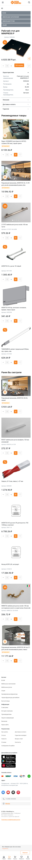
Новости (3, 739)
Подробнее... (5, 848)
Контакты (18, 742)
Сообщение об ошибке (7, 745)
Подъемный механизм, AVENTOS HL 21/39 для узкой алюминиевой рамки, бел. (15, 184)
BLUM (4, 13)
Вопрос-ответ (19, 739)
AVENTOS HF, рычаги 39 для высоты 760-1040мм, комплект (15, 524)
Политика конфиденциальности (10, 819)
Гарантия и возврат (20, 735)
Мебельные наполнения (10, 17)
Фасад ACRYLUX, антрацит (10, 564)
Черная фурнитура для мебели (10, 697)
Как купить (4, 732)
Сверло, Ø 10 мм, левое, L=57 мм (12, 481)
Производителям (6, 714)
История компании (7, 711)
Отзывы (3, 742)
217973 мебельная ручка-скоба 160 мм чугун (14, 226)
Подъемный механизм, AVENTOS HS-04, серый (14, 399)
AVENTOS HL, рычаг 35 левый (11, 266)
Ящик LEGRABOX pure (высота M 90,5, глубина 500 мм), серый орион (13, 142)
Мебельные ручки (8, 21)
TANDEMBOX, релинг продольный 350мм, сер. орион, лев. (15, 350)
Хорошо (25, 852)
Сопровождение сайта (7, 813)
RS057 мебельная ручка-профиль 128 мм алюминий (15, 441)
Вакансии (4, 721)
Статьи (3, 735)
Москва (7, 803)
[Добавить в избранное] (29, 66)
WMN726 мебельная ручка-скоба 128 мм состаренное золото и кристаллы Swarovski (15, 607)
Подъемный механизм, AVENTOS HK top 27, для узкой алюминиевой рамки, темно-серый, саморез (15, 648)
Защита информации (7, 718)
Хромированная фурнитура (9, 694)
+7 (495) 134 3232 (11, 799)
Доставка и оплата (20, 732)
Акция (4, 25)
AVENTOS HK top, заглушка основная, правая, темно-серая (13, 309)
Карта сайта (5, 724)
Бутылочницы (5, 701)
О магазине (4, 707)
